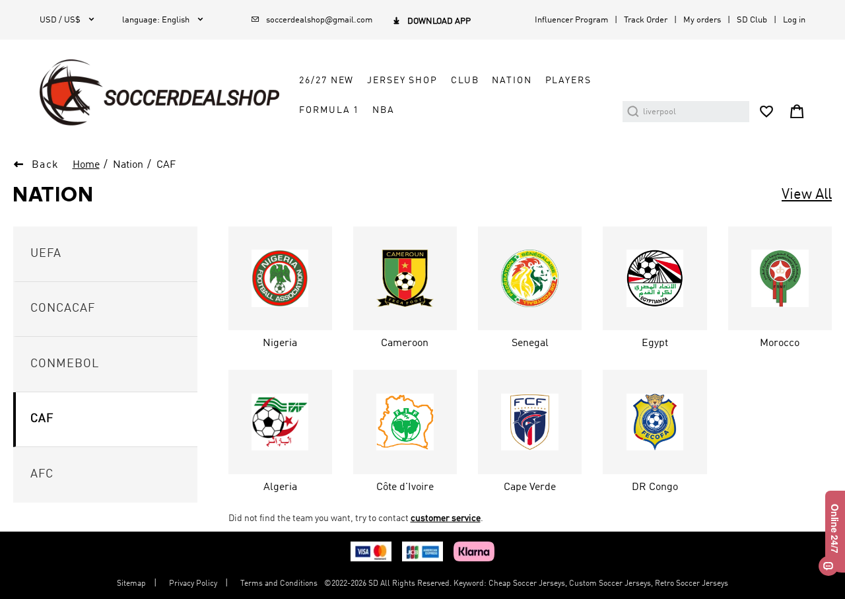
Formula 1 (329, 110)
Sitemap (131, 584)
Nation (511, 80)
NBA (383, 110)
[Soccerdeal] (159, 92)
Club (465, 80)
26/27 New (326, 80)
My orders (702, 20)
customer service (446, 518)
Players (568, 80)
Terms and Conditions (279, 584)
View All (807, 195)
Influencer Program (571, 20)
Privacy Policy (193, 584)
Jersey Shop (402, 80)
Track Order (645, 20)
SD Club (752, 20)
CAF (166, 165)
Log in (794, 20)
